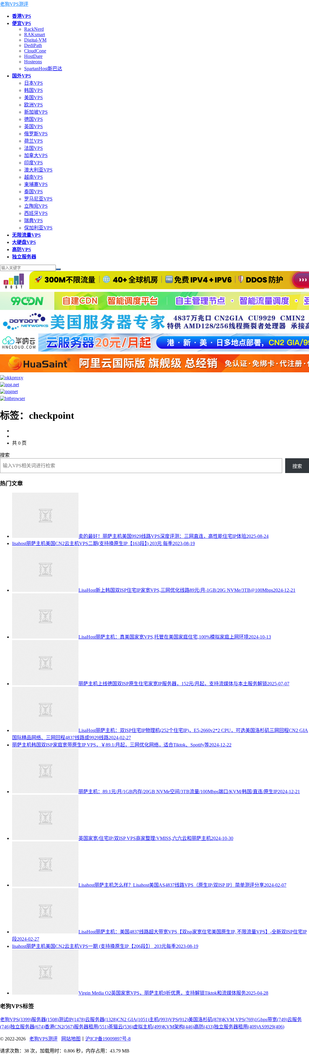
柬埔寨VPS (36, 184)
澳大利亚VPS (38, 169)
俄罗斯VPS (36, 133)
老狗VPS (15, 1019)
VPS (178, 1019)
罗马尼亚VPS (38, 198)
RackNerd (34, 29)
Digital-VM (35, 40)
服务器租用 (91, 1026)
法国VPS (33, 148)
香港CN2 (59, 1026)
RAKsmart (34, 34)
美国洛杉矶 (205, 1019)
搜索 (5, 455)
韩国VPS (33, 90)
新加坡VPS (36, 112)
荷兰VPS (33, 141)
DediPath (33, 45)
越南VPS (33, 177)
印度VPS (33, 162)
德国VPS (33, 119)
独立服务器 (27, 1026)
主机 (159, 1019)
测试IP (72, 1019)
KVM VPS (239, 1019)
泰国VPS (33, 191)
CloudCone (35, 50)
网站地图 (71, 1038)
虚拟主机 (148, 1026)
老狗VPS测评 (14, 4)
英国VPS (33, 126)
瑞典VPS (33, 220)
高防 (204, 1026)
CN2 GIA (133, 1019)
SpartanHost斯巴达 (43, 68)
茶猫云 (120, 1026)
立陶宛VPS (36, 206)
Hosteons (33, 61)
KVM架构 (178, 1026)
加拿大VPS (36, 155)
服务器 (45, 1019)
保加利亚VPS (38, 227)
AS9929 (271, 1026)
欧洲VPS (33, 104)
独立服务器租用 (236, 1026)
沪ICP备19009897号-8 (108, 1038)
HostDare (33, 56)
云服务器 (101, 1019)
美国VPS (33, 97)
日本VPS (33, 83)
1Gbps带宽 (271, 1019)
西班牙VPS (36, 213)
